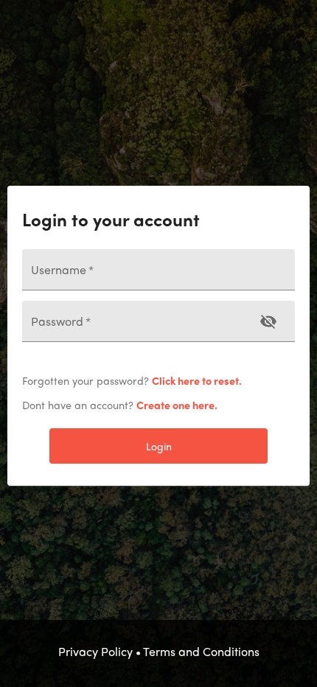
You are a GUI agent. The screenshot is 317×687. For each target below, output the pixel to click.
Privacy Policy (95, 651)
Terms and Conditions (201, 651)
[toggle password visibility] (268, 321)
